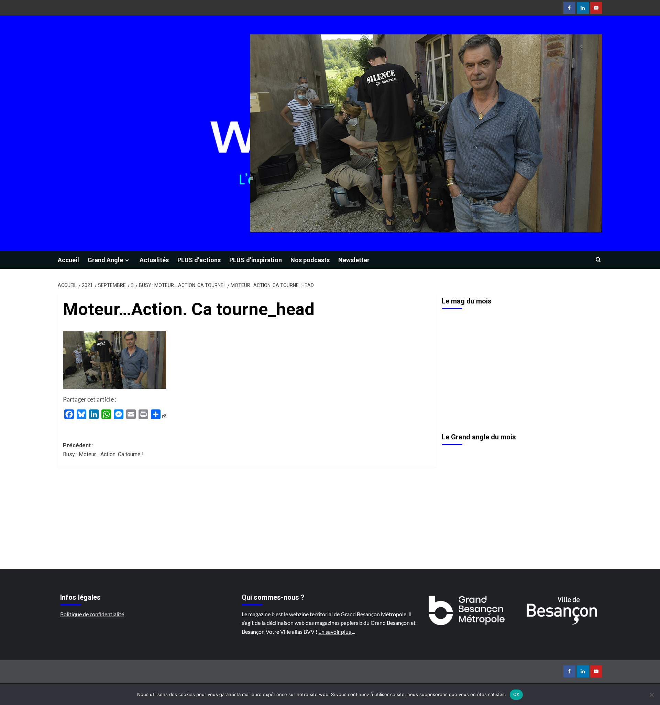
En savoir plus (335, 631)
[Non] (651, 694)
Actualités (154, 260)
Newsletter (354, 260)
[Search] (598, 260)
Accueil (68, 260)
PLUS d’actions (199, 260)
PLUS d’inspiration (255, 260)
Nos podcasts (310, 260)
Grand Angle (105, 260)
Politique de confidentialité (92, 614)
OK (516, 694)
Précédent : (103, 450)
